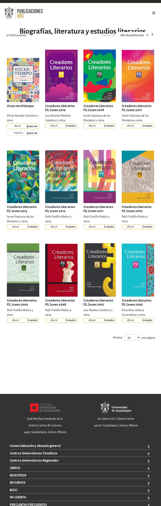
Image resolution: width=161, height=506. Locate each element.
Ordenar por (108, 35)
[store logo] (23, 13)
